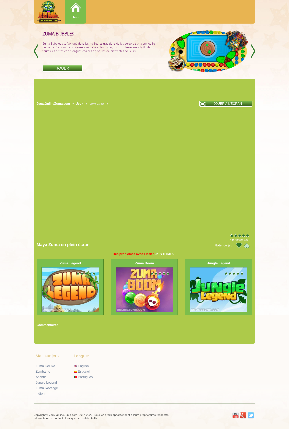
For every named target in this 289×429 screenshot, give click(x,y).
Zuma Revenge (47, 388)
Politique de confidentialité (81, 418)
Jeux (75, 17)
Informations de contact (48, 418)
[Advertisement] (144, 89)
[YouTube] (235, 415)
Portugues (85, 377)
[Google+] (243, 415)
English (83, 366)
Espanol (83, 371)
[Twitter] (251, 415)
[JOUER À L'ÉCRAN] (63, 108)
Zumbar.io (43, 371)
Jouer (62, 68)
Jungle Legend (46, 382)
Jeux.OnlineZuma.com (53, 103)
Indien (40, 393)
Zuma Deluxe (45, 366)
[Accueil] (48, 12)
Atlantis (41, 377)
